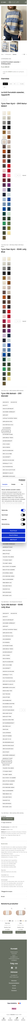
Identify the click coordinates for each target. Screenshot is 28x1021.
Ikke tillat (13, 539)
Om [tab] (22, 484)
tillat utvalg (13, 535)
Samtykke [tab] (4, 484)
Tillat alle (13, 530)
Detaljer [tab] (13, 484)
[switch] (23, 515)
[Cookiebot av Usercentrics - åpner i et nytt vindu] (19, 480)
